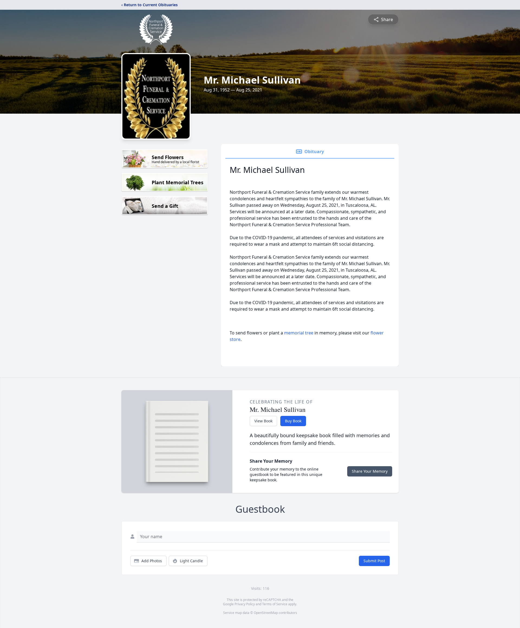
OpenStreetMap (266, 612)
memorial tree (298, 333)
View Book (263, 420)
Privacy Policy (245, 604)
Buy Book (293, 420)
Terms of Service (274, 604)
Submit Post (374, 560)
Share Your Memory (370, 471)
